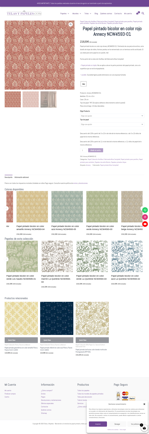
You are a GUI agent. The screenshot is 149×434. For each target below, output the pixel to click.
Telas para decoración (84, 397)
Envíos (43, 394)
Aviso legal (123, 430)
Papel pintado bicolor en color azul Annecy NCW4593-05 (55, 227)
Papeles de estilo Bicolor (98, 23)
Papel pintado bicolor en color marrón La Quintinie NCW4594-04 (30, 279)
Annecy (88, 165)
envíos (75, 183)
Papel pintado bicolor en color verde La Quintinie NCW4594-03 (65, 277)
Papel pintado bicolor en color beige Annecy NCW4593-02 (125, 227)
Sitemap (44, 413)
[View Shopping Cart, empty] (137, 13)
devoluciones (83, 183)
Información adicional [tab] (22, 177)
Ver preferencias (136, 424)
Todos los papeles (83, 390)
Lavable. (84, 75)
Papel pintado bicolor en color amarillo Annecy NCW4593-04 (20, 227)
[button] (144, 404)
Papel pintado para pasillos (123, 21)
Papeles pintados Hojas (115, 23)
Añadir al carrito (95, 150)
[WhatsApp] (145, 210)
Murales (75, 13)
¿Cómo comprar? (47, 390)
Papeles (63, 13)
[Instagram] (145, 217)
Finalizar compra (10, 394)
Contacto (118, 13)
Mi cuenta (128, 13)
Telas (86, 13)
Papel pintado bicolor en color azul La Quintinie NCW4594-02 (99, 277)
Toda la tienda (82, 400)
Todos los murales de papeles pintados (90, 394)
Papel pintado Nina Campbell (109, 165)
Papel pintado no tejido (89, 65)
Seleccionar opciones (15, 358)
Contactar (44, 407)
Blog (96, 13)
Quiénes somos (106, 13)
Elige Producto (85, 111)
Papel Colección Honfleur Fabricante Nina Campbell (97, 21)
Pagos (43, 397)
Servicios (80, 403)
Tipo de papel (84, 119)
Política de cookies (113, 430)
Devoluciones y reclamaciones (51, 400)
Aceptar (98, 424)
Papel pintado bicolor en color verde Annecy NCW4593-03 (90, 227)
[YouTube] (145, 224)
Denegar (117, 424)
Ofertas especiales (47, 403)
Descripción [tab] (8, 177)
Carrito (7, 397)
